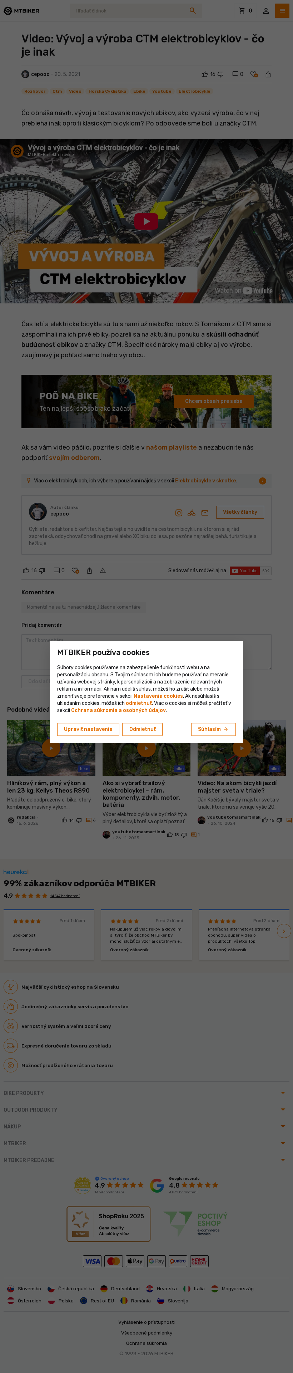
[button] (139, 703)
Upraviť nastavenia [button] (88, 729)
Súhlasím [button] (213, 729)
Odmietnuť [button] (142, 729)
